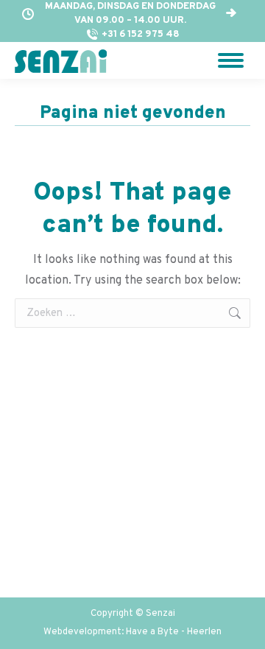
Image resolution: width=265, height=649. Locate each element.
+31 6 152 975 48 (141, 35)
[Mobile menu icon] (230, 60)
